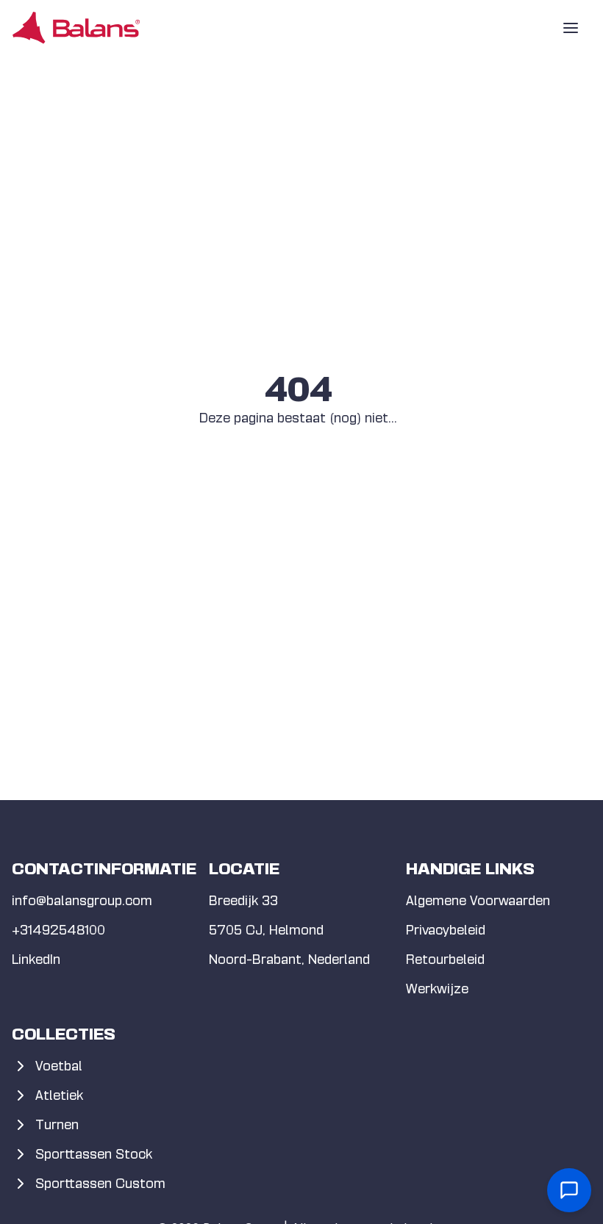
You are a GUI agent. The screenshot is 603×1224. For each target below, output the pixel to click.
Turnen (57, 1124)
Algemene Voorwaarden (478, 900)
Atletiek (59, 1095)
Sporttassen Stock (93, 1154)
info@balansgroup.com (82, 900)
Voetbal (58, 1066)
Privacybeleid (445, 930)
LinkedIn (36, 959)
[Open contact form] (569, 1190)
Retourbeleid (445, 959)
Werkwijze (437, 989)
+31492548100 (58, 930)
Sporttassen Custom (100, 1183)
